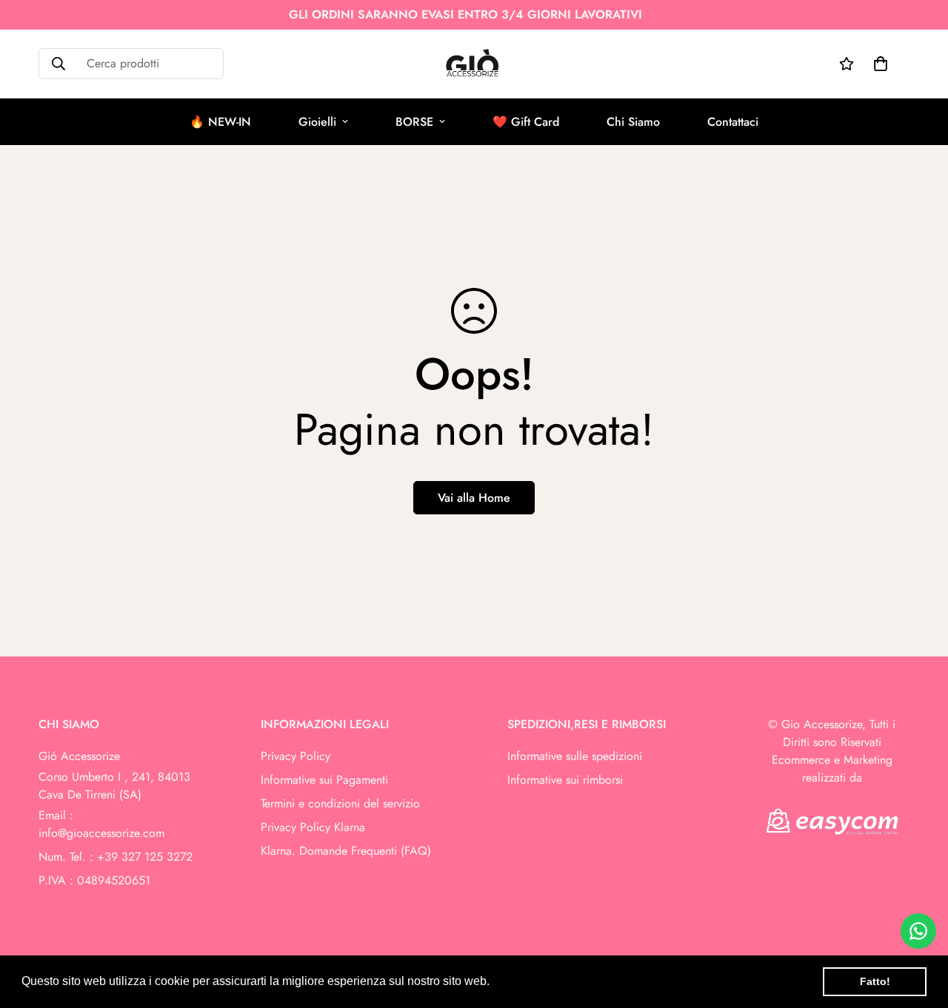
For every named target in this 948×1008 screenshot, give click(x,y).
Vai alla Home (474, 497)
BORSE (414, 121)
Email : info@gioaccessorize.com (101, 824)
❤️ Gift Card (526, 121)
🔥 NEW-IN (220, 121)
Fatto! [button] (875, 981)
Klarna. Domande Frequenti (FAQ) (346, 850)
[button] (495, 983)
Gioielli (317, 121)
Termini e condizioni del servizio (340, 803)
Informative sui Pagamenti (324, 779)
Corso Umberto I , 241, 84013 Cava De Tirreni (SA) (114, 785)
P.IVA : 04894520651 (94, 880)
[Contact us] (918, 931)
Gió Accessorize (79, 756)
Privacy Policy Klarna (313, 827)
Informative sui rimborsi (565, 779)
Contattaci (732, 121)
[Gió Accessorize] (474, 64)
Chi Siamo (633, 121)
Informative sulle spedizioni (574, 756)
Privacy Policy (295, 756)
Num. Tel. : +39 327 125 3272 (116, 856)
